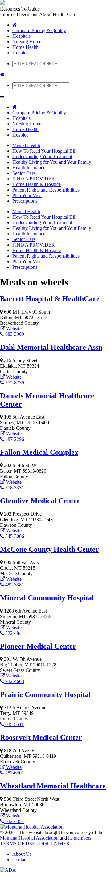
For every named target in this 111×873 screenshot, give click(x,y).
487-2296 (14, 439)
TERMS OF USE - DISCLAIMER (35, 843)
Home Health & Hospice (36, 184)
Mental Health (26, 145)
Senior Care (23, 173)
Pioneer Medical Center (38, 646)
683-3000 (14, 334)
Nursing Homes (27, 41)
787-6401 (14, 772)
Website (13, 328)
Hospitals (21, 36)
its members (79, 838)
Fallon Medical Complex (39, 452)
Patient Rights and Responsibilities (46, 189)
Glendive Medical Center (40, 501)
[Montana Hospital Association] (32, 826)
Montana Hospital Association (29, 838)
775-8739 (14, 382)
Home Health (25, 47)
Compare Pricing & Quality (39, 30)
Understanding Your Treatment (42, 156)
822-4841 (14, 633)
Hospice (20, 52)
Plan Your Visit (27, 195)
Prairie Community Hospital (45, 694)
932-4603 (14, 681)
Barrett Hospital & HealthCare (50, 299)
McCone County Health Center (49, 549)
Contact (19, 859)
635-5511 (14, 724)
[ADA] (8, 870)
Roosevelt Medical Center (41, 737)
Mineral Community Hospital (47, 598)
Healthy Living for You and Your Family (51, 162)
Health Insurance (28, 167)
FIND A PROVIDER (33, 178)
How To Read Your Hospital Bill (44, 151)
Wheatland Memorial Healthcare (53, 786)
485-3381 (14, 584)
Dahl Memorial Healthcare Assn (51, 347)
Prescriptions (24, 201)
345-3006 (14, 536)
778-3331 (14, 487)
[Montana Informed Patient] (14, 24)
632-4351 (14, 821)
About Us (21, 854)
